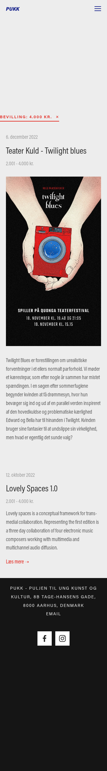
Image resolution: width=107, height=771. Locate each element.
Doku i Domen (53, 64)
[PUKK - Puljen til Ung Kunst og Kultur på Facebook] (44, 638)
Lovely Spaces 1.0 (32, 488)
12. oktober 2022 (20, 474)
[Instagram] (62, 638)
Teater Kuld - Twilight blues (46, 150)
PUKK (13, 9)
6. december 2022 (22, 136)
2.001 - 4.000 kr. (20, 163)
